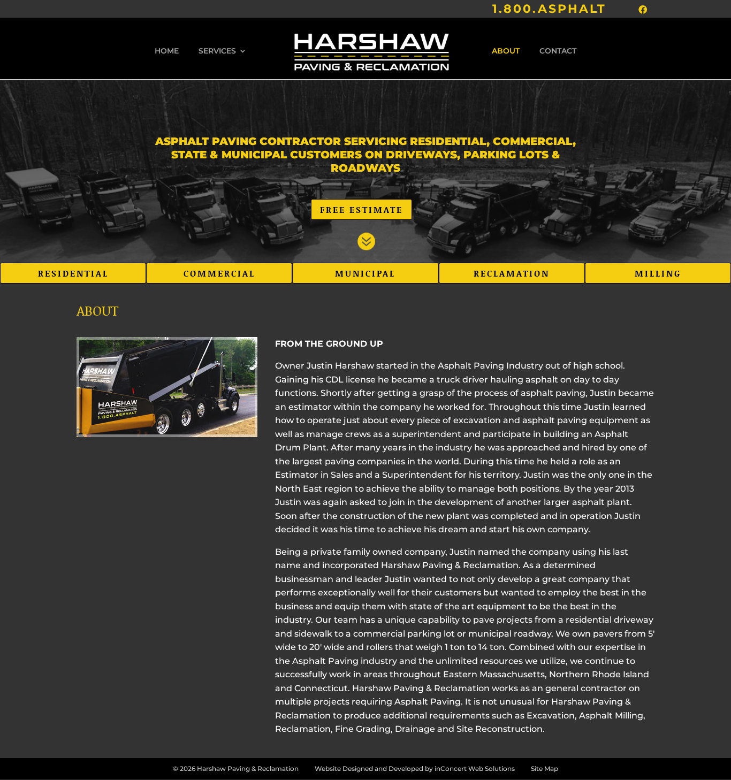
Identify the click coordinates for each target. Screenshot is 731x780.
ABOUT (506, 51)
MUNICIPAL (365, 273)
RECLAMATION (512, 273)
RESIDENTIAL (73, 273)
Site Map (544, 768)
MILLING (658, 273)
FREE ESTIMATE (361, 209)
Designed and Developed (382, 768)
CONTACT (557, 51)
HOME (167, 51)
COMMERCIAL (219, 273)
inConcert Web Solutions (475, 768)
